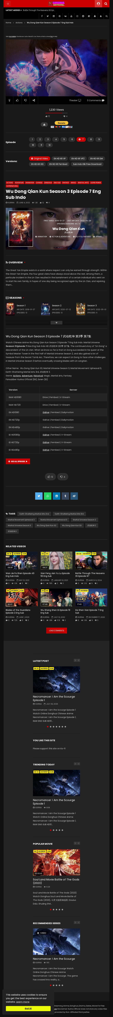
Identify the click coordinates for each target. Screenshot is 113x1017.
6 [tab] (62, 726)
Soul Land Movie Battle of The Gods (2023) (56, 881)
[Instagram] (77, 16)
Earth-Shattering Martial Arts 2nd (34, 514)
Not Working (12, 36)
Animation (30, 183)
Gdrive (46, 412)
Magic (73, 183)
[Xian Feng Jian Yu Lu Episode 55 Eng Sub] (57, 560)
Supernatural (12, 186)
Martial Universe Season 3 (19, 525)
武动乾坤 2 (91, 525)
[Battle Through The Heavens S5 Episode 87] (91, 560)
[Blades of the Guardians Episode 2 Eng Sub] (22, 597)
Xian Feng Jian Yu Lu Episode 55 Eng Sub (55, 575)
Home (8, 22)
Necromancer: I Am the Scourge (54, 959)
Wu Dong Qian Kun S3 (72, 525)
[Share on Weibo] (74, 496)
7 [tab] (65, 726)
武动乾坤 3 (12, 531)
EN (43, 554)
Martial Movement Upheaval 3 (53, 519)
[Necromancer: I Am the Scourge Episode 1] (56, 679)
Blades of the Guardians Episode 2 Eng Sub (18, 611)
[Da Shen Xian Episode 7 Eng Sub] (91, 597)
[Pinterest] (59, 16)
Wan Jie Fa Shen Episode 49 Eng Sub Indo (20, 575)
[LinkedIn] (53, 16)
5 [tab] (59, 726)
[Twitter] (48, 16)
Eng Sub (57, 183)
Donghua (48, 183)
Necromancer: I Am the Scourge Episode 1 (54, 698)
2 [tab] (50, 726)
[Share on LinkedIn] (56, 496)
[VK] (65, 16)
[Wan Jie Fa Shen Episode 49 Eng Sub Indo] (22, 560)
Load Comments (56, 630)
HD (47, 554)
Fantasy (65, 183)
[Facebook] (42, 16)
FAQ (51, 36)
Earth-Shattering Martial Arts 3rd (69, 514)
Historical (38, 375)
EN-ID (9, 554)
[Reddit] (83, 16)
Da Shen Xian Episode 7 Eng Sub (89, 611)
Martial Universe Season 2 (84, 519)
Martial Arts (83, 183)
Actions (19, 22)
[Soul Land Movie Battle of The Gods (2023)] (56, 862)
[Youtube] (71, 16)
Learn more (22, 1002)
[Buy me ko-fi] (89, 16)
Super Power (96, 183)
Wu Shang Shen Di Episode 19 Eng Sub (55, 611)
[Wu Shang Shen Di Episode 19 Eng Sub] (57, 597)
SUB (24, 554)
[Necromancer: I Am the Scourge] (56, 941)
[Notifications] (95, 16)
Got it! (28, 1008)
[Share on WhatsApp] (47, 496)
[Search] (105, 3)
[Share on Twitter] (39, 496)
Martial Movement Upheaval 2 (21, 519)
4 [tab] (56, 726)
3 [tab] (53, 726)
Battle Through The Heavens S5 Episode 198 (39, 10)
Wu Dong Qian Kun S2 (46, 525)
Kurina (11, 202)
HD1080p (17, 554)
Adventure (19, 183)
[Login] (101, 16)
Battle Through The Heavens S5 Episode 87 (90, 575)
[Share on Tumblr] (65, 496)
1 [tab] (47, 726)
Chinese (39, 183)
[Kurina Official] (56, 3)
